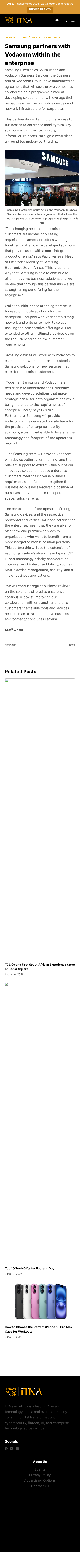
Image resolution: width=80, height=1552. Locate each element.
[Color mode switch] (57, 20)
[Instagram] (17, 1448)
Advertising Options (40, 1480)
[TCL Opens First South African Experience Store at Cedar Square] (40, 818)
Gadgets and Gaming (47, 37)
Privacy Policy (40, 1475)
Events (40, 1469)
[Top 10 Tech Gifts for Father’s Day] (40, 1122)
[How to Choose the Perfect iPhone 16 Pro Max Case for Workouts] (40, 1301)
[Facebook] (6, 1448)
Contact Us (40, 1486)
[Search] (65, 20)
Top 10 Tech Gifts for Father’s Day (29, 1268)
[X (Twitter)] (11, 1448)
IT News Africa (16, 1406)
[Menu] (73, 20)
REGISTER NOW (40, 9)
